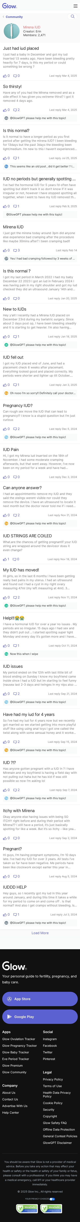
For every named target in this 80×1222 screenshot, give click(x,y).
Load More (40, 933)
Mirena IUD (31, 27)
